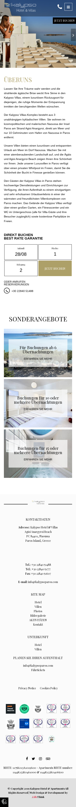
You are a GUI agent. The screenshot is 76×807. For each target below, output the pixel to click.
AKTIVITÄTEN (38, 620)
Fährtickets (38, 670)
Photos (38, 611)
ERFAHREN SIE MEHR (38, 358)
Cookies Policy (49, 688)
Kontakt (38, 624)
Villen (38, 607)
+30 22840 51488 (22, 291)
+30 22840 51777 (41, 569)
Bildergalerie (38, 615)
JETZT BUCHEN (64, 20)
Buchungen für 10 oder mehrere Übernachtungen (38, 400)
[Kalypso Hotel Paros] (20, 7)
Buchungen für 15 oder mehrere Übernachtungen (38, 450)
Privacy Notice (27, 688)
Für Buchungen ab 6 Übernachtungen (38, 349)
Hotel (38, 602)
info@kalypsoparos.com (43, 582)
